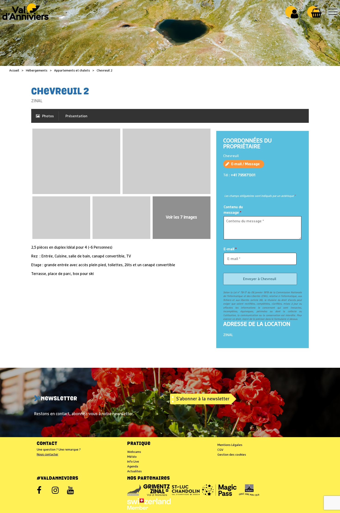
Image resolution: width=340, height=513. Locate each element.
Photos (48, 116)
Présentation (76, 116)
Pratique (139, 444)
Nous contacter (47, 454)
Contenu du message (233, 209)
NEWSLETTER (59, 399)
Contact (47, 444)
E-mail (230, 249)
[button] (316, 13)
